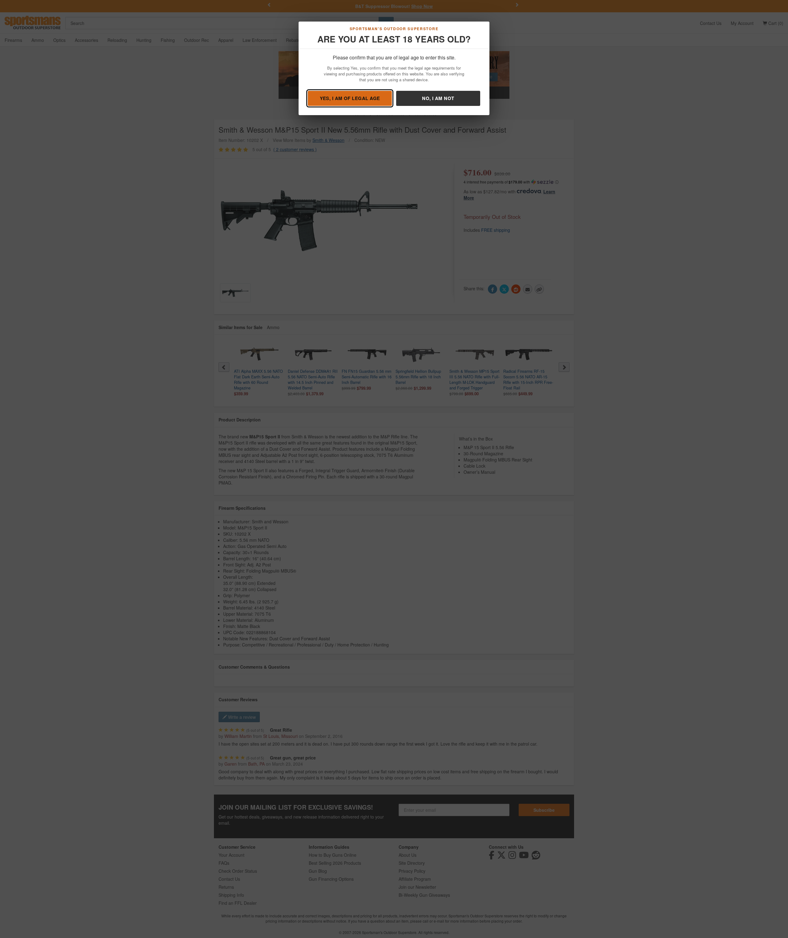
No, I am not (438, 98)
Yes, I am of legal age (350, 98)
